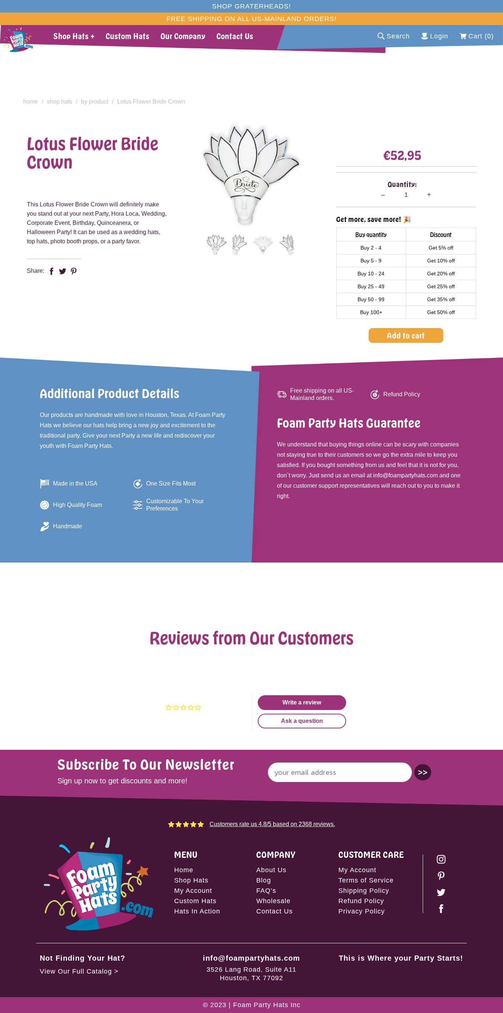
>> (423, 772)
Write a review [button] (301, 702)
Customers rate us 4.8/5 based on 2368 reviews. (272, 824)
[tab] (216, 245)
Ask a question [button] (302, 721)
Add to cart (406, 335)
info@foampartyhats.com (251, 958)
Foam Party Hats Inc (266, 1005)
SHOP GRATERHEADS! (251, 6)
